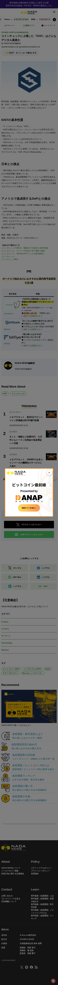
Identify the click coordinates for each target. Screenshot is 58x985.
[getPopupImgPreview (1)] (29, 492)
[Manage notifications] (53, 981)
